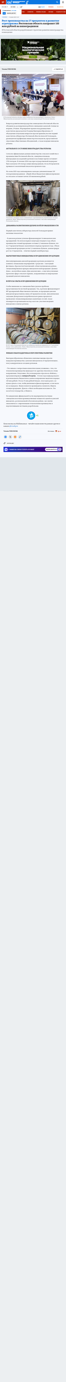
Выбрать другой (11, 13)
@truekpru (13, 426)
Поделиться (59, 69)
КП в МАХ (51, 12)
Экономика (4, 17)
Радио (43, 7)
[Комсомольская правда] (16, 2)
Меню (3, 2)
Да (4, 13)
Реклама (50, 7)
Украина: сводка (41, 12)
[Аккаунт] (63, 2)
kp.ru (59, 431)
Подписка (60, 7)
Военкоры (30, 12)
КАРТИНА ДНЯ (10, 443)
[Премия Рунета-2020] (27, 2)
